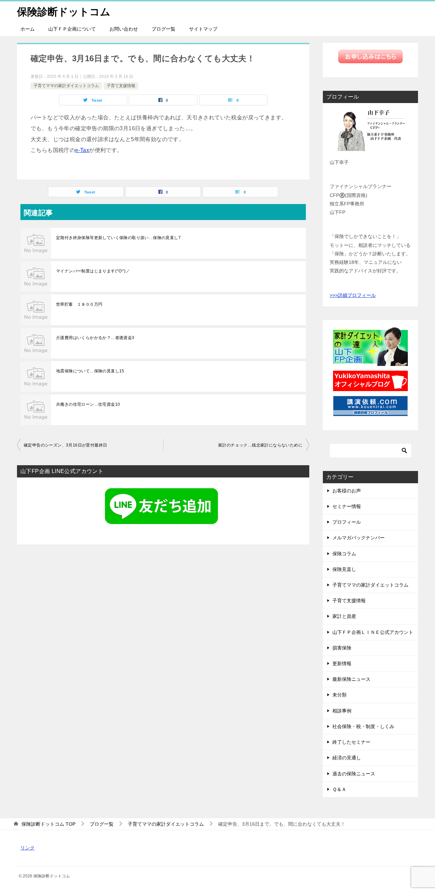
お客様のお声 (346, 490)
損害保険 (341, 648)
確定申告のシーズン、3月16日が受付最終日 (65, 445)
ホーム (27, 29)
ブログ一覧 (163, 29)
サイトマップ (203, 29)
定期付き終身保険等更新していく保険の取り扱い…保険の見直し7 (118, 237)
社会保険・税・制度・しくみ (363, 726)
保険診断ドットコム (63, 11)
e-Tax (82, 150)
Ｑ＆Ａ (339, 789)
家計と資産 (344, 616)
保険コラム (344, 553)
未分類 (339, 694)
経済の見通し (346, 757)
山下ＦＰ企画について (72, 29)
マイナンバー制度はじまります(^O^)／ (93, 271)
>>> (334, 295)
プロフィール (346, 522)
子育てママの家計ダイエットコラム (66, 85)
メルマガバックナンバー (358, 537)
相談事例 (341, 710)
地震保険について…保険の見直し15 (90, 371)
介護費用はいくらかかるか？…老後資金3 (95, 337)
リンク (27, 848)
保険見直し (344, 569)
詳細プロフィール (357, 295)
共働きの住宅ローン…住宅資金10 (88, 404)
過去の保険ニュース (353, 773)
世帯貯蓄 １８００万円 (79, 304)
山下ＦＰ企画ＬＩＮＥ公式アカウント (372, 632)
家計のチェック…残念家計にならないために (260, 445)
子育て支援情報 (121, 85)
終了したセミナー (351, 742)
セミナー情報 (346, 506)
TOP (48, 824)
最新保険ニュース (351, 679)
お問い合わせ (123, 29)
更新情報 (341, 663)
